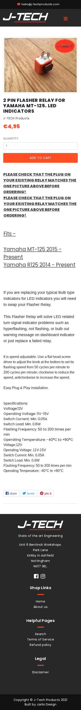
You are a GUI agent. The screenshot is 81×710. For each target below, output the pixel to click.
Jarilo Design (46, 704)
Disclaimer (40, 672)
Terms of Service (40, 639)
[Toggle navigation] (66, 18)
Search (40, 634)
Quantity (10, 138)
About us (40, 607)
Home (40, 601)
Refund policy (40, 645)
